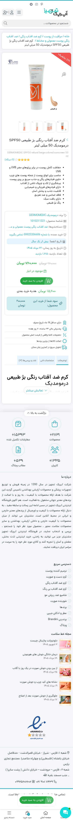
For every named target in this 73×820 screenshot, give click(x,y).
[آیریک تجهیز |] (56, 12)
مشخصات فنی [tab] (47, 360)
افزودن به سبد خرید (32, 281)
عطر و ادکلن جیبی (57, 613)
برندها (63, 607)
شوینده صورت (59, 601)
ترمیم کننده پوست (56, 571)
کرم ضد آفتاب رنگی (31, 36)
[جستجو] (5, 23)
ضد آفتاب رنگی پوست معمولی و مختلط (26, 227)
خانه (66, 36)
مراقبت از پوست (53, 36)
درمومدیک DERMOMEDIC (43, 215)
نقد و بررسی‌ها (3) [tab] (27, 360)
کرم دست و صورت (56, 577)
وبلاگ (63, 625)
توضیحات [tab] (62, 360)
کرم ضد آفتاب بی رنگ (55, 589)
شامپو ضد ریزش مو (56, 595)
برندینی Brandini (57, 619)
